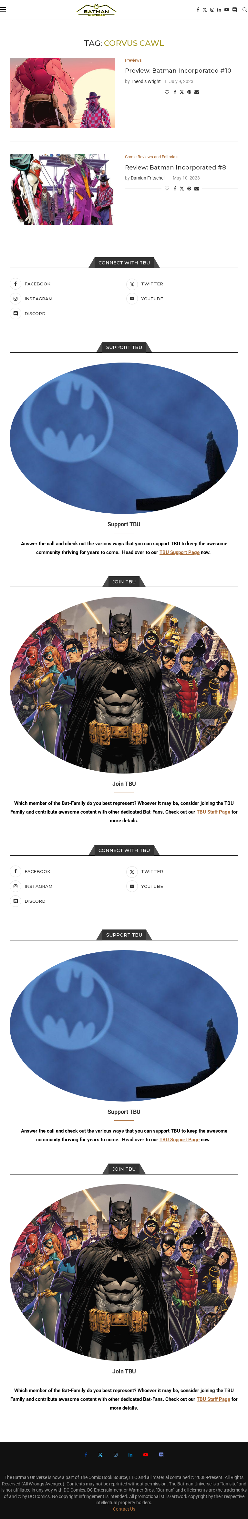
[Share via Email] (196, 92)
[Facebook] (198, 9)
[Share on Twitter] (182, 92)
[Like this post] (167, 92)
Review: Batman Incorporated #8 (175, 167)
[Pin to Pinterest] (189, 92)
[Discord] (234, 9)
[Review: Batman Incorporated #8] (62, 189)
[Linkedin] (219, 9)
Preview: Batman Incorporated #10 (178, 70)
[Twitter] (204, 9)
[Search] (245, 9)
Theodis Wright (146, 81)
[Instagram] (212, 9)
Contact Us (124, 1509)
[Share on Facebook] (175, 92)
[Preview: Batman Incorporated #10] (62, 93)
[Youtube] (226, 9)
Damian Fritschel (147, 177)
